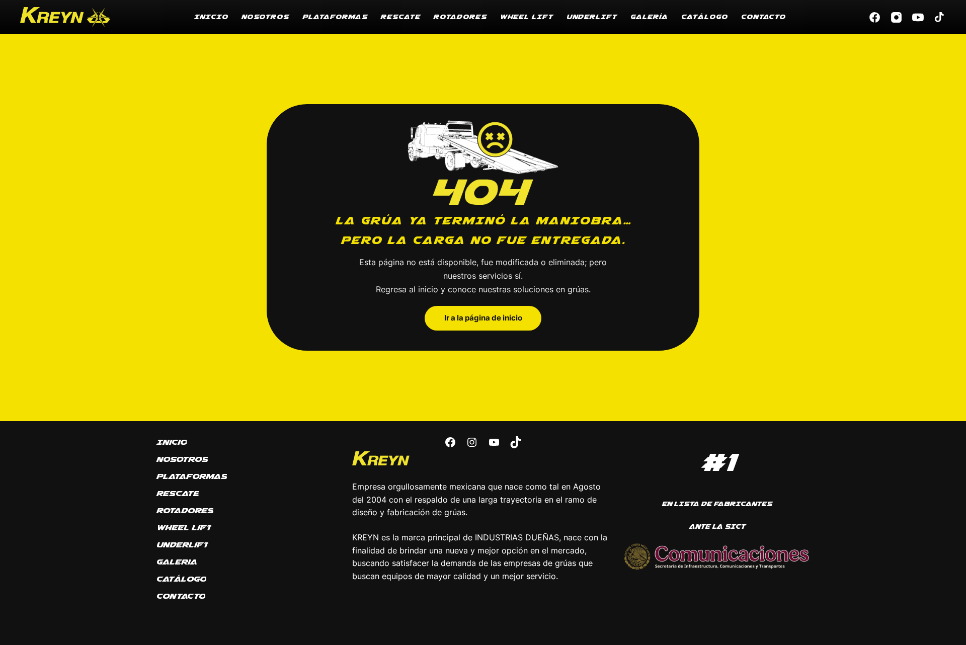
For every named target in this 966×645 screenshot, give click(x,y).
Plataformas (334, 17)
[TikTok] (939, 17)
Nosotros (265, 17)
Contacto (763, 17)
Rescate (400, 17)
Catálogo (704, 17)
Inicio (211, 17)
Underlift (591, 17)
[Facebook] (874, 17)
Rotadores (460, 17)
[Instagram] (896, 17)
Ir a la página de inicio (483, 318)
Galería (649, 17)
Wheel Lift (526, 17)
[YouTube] (918, 17)
